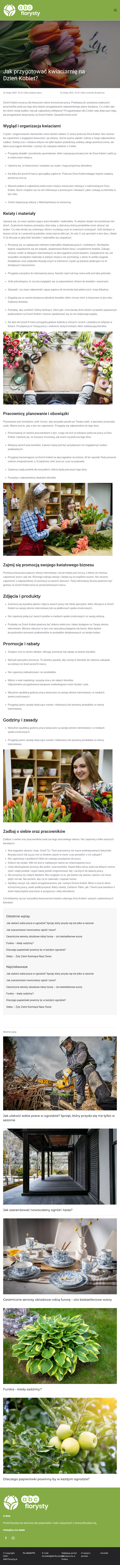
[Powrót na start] (22, 10)
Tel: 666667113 (29, 1553)
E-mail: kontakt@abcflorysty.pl (50, 1554)
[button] (115, 10)
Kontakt (104, 1553)
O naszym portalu (85, 1554)
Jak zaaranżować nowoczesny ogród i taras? (37, 1210)
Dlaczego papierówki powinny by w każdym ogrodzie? (46, 1479)
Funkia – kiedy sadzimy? (22, 1389)
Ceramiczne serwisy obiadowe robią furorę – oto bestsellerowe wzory (57, 1299)
